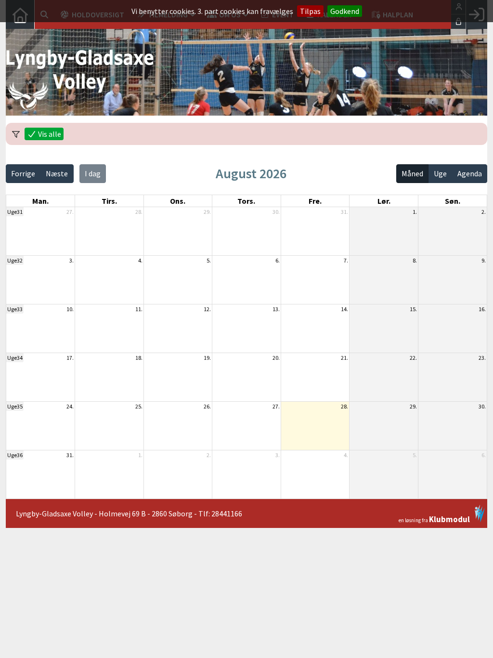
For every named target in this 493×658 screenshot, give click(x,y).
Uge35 (15, 406)
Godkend (344, 11)
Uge (440, 173)
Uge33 (15, 309)
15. (413, 309)
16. (482, 309)
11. (139, 309)
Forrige (23, 173)
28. (139, 211)
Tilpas (310, 11)
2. (483, 211)
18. (139, 357)
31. (344, 211)
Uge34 (15, 357)
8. (415, 260)
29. (207, 211)
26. (207, 406)
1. (415, 211)
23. (482, 357)
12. (207, 309)
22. (413, 357)
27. (70, 211)
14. (344, 309)
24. (70, 406)
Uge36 (15, 455)
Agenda (469, 173)
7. (346, 260)
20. (276, 357)
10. (70, 309)
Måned (412, 173)
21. (344, 357)
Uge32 (15, 260)
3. (71, 260)
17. (70, 357)
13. (276, 309)
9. (483, 260)
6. (277, 260)
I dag (93, 173)
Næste (57, 173)
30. (276, 211)
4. (140, 260)
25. (139, 406)
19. (207, 357)
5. (209, 260)
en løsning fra (434, 518)
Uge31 (15, 211)
